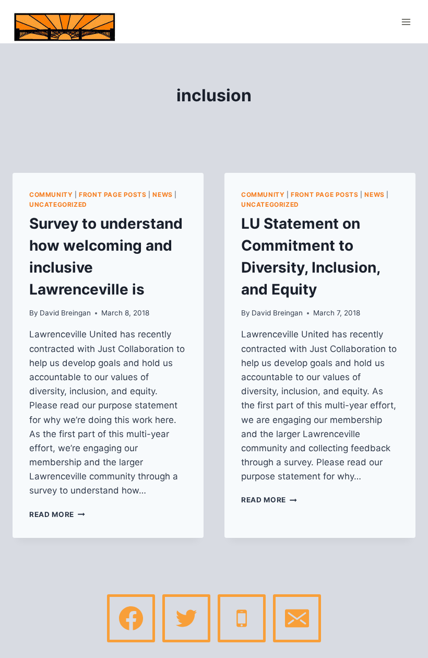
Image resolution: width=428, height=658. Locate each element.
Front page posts (113, 194)
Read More (57, 514)
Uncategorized (58, 204)
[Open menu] (405, 22)
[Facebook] (131, 618)
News (162, 194)
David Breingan (65, 313)
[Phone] (242, 618)
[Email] (297, 618)
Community (51, 194)
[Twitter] (186, 618)
